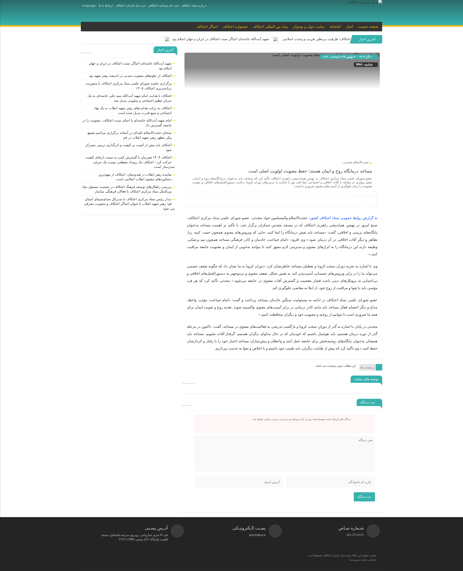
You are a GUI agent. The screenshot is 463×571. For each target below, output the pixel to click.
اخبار (349, 27)
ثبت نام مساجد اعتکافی (163, 5)
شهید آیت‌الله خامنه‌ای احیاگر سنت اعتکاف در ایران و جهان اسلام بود (220, 39)
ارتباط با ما (106, 5)
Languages (89, 5)
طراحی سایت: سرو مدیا (363, 559)
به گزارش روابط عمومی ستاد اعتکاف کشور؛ (343, 218)
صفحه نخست (368, 27)
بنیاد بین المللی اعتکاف (270, 27)
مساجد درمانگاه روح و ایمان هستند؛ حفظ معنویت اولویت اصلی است (310, 171)
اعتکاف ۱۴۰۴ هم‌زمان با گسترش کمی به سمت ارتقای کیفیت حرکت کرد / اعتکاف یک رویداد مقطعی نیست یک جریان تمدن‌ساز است (130, 162)
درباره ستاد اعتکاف (193, 5)
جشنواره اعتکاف (235, 27)
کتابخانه (335, 27)
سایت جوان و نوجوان (309, 27)
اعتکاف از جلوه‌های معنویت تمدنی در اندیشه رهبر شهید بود (130, 76)
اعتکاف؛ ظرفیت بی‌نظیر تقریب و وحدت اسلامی (315, 39)
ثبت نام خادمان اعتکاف (130, 5)
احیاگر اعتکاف (207, 27)
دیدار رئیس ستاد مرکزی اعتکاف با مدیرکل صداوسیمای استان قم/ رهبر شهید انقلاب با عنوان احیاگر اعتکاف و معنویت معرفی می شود (129, 203)
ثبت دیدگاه (364, 497)
